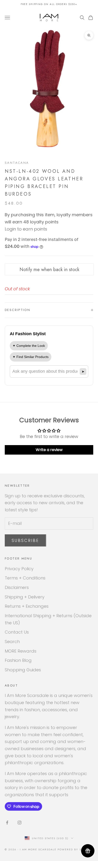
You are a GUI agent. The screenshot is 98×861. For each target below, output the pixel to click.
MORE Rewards (20, 651)
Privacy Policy (19, 569)
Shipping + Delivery (24, 597)
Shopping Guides (23, 670)
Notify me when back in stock (49, 269)
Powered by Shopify (75, 849)
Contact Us (17, 632)
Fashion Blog (18, 660)
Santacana (17, 162)
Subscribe (25, 540)
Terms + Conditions (25, 578)
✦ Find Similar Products (31, 357)
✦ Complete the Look (29, 346)
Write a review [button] (49, 449)
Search (12, 642)
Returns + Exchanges (27, 606)
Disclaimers (17, 587)
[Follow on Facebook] (7, 822)
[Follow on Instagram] (19, 822)
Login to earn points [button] (26, 229)
